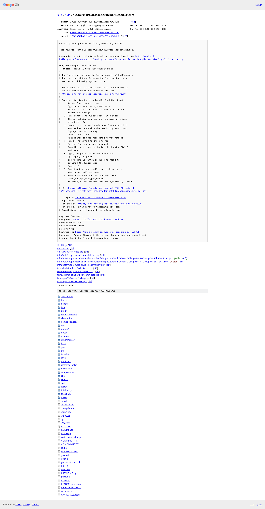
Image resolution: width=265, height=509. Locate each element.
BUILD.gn (62, 245)
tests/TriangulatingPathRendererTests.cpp (78, 274)
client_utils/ (66, 318)
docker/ (65, 328)
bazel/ (64, 300)
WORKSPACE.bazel (70, 494)
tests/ (64, 386)
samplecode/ (67, 372)
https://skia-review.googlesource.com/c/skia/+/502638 (94, 94)
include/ (65, 354)
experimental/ (68, 339)
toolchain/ (66, 393)
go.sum (65, 458)
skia (60, 15)
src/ (63, 383)
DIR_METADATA (69, 451)
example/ (65, 336)
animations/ (67, 296)
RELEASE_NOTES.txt (71, 487)
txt (252, 504)
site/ (63, 375)
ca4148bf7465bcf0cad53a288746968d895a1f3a (94, 32)
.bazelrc (65, 401)
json (259, 504)
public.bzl (65, 476)
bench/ (64, 303)
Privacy (26, 504)
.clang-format (68, 408)
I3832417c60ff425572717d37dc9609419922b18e (98, 219)
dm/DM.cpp (63, 248)
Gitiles (18, 504)
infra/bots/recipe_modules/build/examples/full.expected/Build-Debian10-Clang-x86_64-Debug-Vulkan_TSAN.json (112, 261)
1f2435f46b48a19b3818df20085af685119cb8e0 (94, 36)
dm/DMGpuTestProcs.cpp (70, 251)
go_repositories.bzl (70, 462)
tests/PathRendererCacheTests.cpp (74, 268)
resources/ (66, 368)
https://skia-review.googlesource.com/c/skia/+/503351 (107, 232)
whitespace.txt (68, 491)
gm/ (63, 347)
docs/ (64, 332)
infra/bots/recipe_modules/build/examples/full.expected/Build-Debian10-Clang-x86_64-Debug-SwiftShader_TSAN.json (115, 258)
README (65, 480)
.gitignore (65, 415)
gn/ (62, 350)
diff (124, 36)
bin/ (63, 307)
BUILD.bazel (67, 429)
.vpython (65, 422)
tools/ (64, 397)
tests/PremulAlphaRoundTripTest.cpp (75, 271)
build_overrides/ (69, 314)
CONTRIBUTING (69, 440)
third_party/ (66, 390)
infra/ (63, 357)
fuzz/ (63, 343)
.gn (62, 419)
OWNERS (65, 469)
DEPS (64, 447)
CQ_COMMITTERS (70, 444)
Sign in (258, 4)
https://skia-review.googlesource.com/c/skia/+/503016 (110, 203)
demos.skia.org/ (69, 321)
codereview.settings (71, 437)
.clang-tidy (66, 411)
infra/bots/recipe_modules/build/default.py (78, 255)
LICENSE (65, 465)
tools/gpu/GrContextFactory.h (72, 281)
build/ (64, 310)
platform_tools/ (69, 364)
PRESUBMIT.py (68, 473)
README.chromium (71, 484)
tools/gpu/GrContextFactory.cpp (73, 278)
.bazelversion (67, 404)
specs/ (64, 379)
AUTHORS (66, 426)
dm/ (63, 325)
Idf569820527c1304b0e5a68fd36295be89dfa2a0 (100, 197)
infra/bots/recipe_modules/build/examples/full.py (81, 264)
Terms (35, 504)
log (133, 21)
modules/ (66, 361)
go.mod (65, 455)
